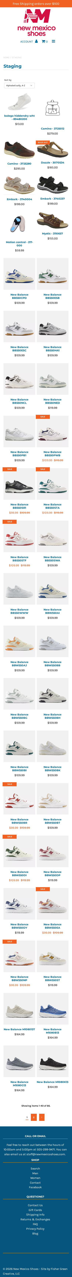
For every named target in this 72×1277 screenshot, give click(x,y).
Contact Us (35, 1205)
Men (35, 1173)
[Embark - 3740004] (19, 185)
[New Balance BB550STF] (19, 536)
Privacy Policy (35, 1228)
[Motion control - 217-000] (19, 225)
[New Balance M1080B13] (52, 1009)
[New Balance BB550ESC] (19, 327)
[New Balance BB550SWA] (52, 536)
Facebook (35, 1187)
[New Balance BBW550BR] (19, 799)
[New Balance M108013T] (19, 1009)
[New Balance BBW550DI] (19, 851)
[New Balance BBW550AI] (52, 589)
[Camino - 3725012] (52, 108)
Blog (35, 1233)
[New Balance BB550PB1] (19, 431)
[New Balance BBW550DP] (52, 851)
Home (7, 57)
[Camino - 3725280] (19, 150)
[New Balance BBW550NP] (19, 956)
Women (35, 1178)
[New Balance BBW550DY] (19, 904)
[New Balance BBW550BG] (19, 694)
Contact (35, 1182)
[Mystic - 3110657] (52, 220)
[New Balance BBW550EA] (52, 904)
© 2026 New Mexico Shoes (20, 1269)
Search (35, 1168)
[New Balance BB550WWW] (19, 589)
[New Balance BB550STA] (52, 484)
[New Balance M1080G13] (19, 1061)
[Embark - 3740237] (52, 185)
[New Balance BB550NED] (52, 379)
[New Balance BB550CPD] (19, 274)
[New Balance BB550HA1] (52, 327)
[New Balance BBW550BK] (52, 746)
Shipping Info (35, 1214)
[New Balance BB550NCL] (19, 379)
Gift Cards (35, 1210)
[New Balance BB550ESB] (52, 274)
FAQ (35, 1224)
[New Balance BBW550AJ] (19, 641)
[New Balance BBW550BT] (52, 799)
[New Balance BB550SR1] (19, 484)
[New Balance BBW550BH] (52, 694)
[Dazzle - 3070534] (52, 149)
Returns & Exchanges (35, 1219)
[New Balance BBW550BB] (52, 641)
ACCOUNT (27, 41)
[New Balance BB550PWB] (52, 431)
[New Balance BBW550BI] (19, 746)
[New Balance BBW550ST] (52, 956)
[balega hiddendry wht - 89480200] (19, 101)
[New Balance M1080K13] (52, 1061)
